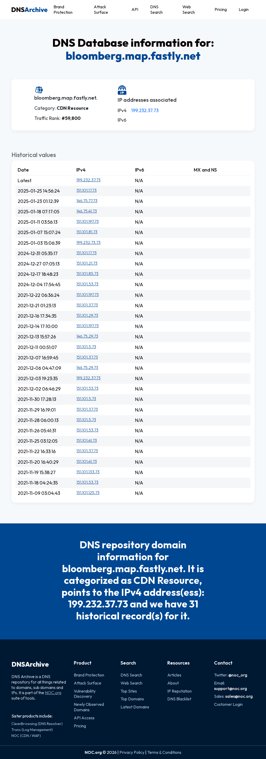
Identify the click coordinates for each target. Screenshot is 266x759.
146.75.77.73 (86, 200)
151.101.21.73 (86, 263)
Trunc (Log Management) (32, 729)
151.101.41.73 (86, 440)
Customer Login (228, 704)
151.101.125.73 (87, 492)
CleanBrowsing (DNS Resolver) (37, 723)
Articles (174, 675)
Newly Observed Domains (89, 707)
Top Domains (132, 698)
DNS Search (156, 9)
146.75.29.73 (87, 336)
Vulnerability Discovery (85, 693)
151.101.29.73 (87, 315)
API (134, 9)
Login (244, 9)
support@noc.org (230, 688)
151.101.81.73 (86, 231)
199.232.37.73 (144, 110)
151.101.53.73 (87, 283)
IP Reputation (179, 691)
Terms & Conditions (164, 752)
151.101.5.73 (86, 346)
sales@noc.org (239, 696)
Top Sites (129, 691)
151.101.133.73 (87, 471)
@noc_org (237, 675)
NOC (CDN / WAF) (26, 735)
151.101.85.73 (87, 273)
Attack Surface (101, 9)
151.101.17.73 (86, 190)
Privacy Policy (131, 752)
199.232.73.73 (88, 242)
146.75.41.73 (86, 211)
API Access (84, 717)
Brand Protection (63, 9)
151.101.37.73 (87, 304)
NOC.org (53, 692)
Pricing (221, 9)
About (173, 683)
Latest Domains (135, 706)
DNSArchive (30, 664)
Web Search (188, 9)
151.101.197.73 (87, 221)
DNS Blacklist (179, 698)
